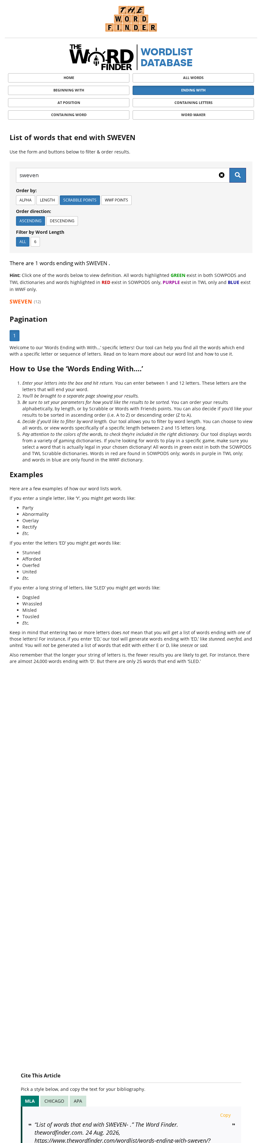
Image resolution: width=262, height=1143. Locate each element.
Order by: (26, 190)
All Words (193, 77)
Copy (225, 1115)
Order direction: (33, 211)
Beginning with (68, 90)
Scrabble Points (79, 200)
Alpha (25, 200)
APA (78, 1101)
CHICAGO (54, 1101)
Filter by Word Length (40, 232)
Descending (62, 221)
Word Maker (193, 114)
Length (47, 200)
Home (69, 77)
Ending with (193, 90)
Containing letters (193, 102)
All (22, 241)
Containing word (69, 114)
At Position (69, 102)
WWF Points (116, 200)
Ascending (30, 221)
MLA (30, 1101)
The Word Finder (131, 19)
